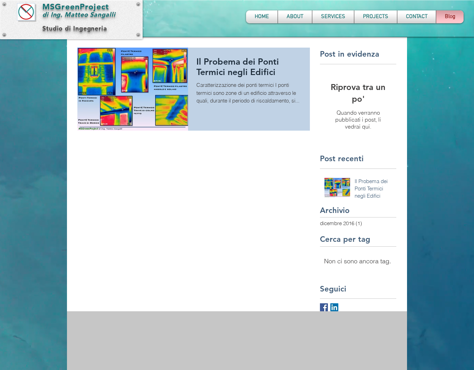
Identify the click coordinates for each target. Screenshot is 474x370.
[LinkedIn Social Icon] (334, 307)
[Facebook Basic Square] (324, 307)
